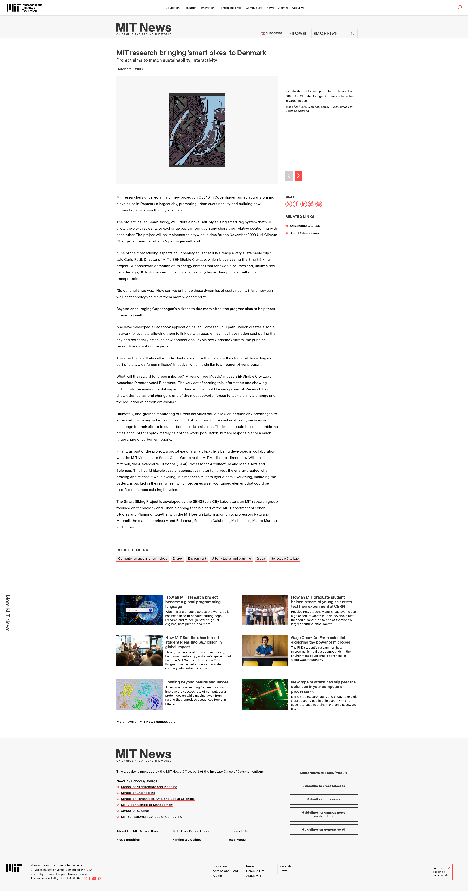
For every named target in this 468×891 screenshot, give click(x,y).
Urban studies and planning (231, 558)
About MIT (299, 8)
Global (261, 558)
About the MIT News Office (137, 831)
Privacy (35, 878)
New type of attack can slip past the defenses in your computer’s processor (323, 687)
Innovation (207, 8)
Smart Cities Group (304, 233)
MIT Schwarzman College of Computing (151, 816)
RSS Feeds (237, 839)
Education (173, 8)
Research (190, 8)
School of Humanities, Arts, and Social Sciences (158, 799)
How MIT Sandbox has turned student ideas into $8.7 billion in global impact (193, 642)
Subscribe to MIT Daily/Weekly (323, 773)
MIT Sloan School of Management (147, 805)
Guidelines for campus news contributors (323, 814)
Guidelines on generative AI (323, 829)
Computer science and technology (142, 558)
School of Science (135, 810)
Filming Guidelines (187, 839)
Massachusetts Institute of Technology (56, 865)
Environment (197, 558)
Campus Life (254, 8)
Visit (34, 874)
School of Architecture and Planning (149, 787)
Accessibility (50, 878)
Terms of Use (239, 831)
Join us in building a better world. (441, 872)
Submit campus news (323, 799)
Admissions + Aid (230, 8)
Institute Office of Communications (237, 771)
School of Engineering (138, 793)
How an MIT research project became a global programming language (193, 602)
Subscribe (274, 33)
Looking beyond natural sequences (197, 682)
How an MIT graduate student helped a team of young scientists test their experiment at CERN (321, 602)
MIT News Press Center (191, 831)
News (270, 8)
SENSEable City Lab (305, 225)
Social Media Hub (71, 878)
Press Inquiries (128, 839)
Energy (178, 558)
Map (41, 874)
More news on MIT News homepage (144, 721)
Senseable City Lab (285, 558)
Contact (84, 874)
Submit (353, 33)
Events (50, 874)
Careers (72, 874)
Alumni (283, 8)
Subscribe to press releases (323, 786)
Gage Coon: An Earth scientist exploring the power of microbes (320, 640)
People (60, 874)
